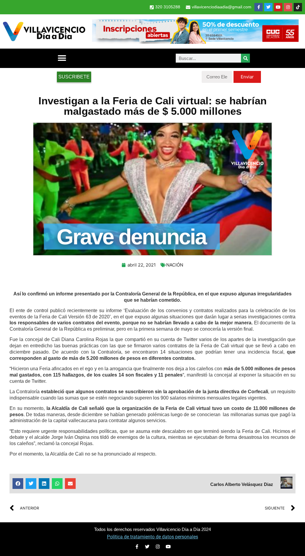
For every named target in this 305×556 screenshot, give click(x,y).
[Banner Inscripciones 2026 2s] (195, 42)
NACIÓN (174, 265)
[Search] (245, 58)
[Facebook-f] (258, 7)
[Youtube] (278, 7)
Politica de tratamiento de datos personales (152, 537)
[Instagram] (288, 7)
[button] (62, 58)
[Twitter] (268, 7)
